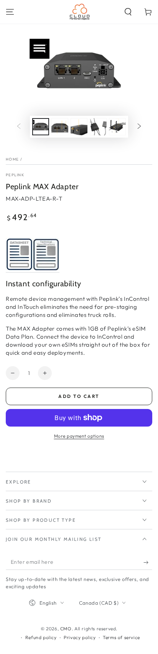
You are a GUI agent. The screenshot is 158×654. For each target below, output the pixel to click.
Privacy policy (79, 637)
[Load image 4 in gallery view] (98, 126)
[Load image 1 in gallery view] (40, 126)
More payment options (79, 436)
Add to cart (78, 396)
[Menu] (10, 11)
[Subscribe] (147, 562)
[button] (128, 11)
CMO (66, 628)
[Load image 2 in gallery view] (59, 126)
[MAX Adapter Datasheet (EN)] (19, 269)
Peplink (15, 174)
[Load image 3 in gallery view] (79, 126)
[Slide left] (18, 126)
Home (12, 159)
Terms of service (121, 637)
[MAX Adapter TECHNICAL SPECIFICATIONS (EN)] (46, 269)
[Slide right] (139, 126)
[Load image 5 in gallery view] (117, 126)
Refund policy (41, 637)
